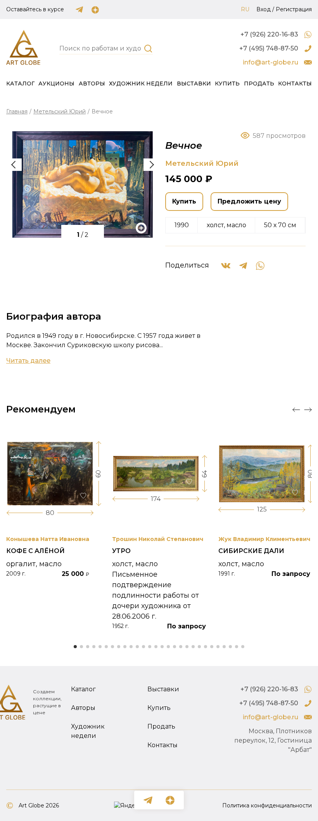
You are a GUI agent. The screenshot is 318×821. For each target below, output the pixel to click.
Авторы (92, 83)
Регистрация (294, 9)
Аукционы (56, 83)
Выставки (194, 83)
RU (245, 9)
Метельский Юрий (59, 111)
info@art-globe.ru (270, 62)
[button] (151, 164)
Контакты (295, 83)
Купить (227, 83)
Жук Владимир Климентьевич (264, 539)
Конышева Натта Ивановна (47, 539)
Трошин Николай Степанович (157, 539)
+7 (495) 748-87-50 (268, 48)
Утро (121, 551)
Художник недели (141, 83)
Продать (259, 83)
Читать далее (28, 360)
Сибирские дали (251, 551)
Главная (17, 111)
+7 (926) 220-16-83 (269, 34)
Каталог (20, 83)
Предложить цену (249, 201)
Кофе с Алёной (35, 551)
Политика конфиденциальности (267, 805)
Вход (263, 9)
